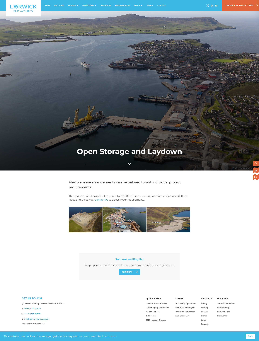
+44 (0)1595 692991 (32, 308)
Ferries (204, 316)
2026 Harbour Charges (156, 320)
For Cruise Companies (185, 312)
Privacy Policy (223, 307)
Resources (105, 6)
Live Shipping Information (158, 307)
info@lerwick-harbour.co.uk (36, 319)
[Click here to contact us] (256, 170)
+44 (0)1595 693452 (32, 314)
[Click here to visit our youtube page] (216, 5)
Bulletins (59, 6)
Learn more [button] (109, 336)
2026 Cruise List (182, 316)
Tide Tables (151, 316)
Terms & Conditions (226, 303)
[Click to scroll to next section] (129, 163)
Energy (204, 312)
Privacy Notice (223, 312)
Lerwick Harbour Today (239, 5)
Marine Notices (122, 6)
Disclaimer (222, 316)
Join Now (127, 272)
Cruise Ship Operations (185, 303)
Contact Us (101, 199)
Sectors (72, 5)
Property (205, 324)
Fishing (204, 307)
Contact (161, 6)
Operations (88, 5)
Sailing (204, 303)
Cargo (203, 320)
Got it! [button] (250, 336)
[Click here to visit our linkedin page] (212, 5)
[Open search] (256, 163)
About (137, 5)
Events (150, 6)
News (47, 6)
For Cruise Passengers (185, 307)
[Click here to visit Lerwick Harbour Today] (256, 177)
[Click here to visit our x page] (207, 5)
